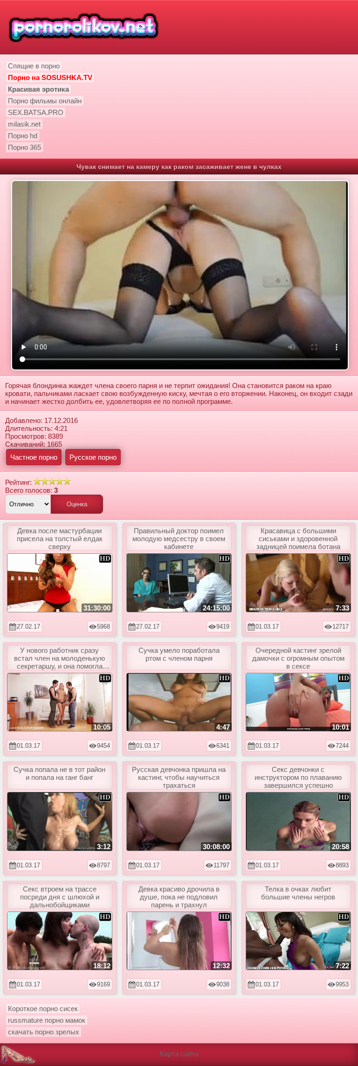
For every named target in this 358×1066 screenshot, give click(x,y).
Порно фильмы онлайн (45, 101)
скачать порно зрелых (43, 1032)
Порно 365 (24, 147)
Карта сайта (179, 1054)
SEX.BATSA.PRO (35, 112)
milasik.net (24, 124)
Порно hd (22, 136)
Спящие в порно (34, 66)
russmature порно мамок (46, 1020)
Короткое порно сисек (43, 1008)
